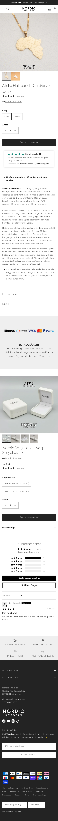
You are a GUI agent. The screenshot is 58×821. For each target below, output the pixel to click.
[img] (8, 609)
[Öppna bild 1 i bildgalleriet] (29, 42)
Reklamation (27, 791)
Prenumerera (29, 755)
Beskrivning (8, 527)
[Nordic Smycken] (29, 9)
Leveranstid (9, 294)
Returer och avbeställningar (35, 795)
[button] (29, 159)
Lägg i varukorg (29, 142)
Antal (5, 124)
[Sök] (9, 9)
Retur (5, 303)
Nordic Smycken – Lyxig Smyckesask (22, 450)
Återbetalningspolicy (10, 788)
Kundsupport (7, 795)
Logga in (18, 795)
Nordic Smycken (13, 101)
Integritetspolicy (42, 788)
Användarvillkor (27, 788)
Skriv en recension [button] (29, 578)
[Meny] (3, 9)
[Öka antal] (16, 130)
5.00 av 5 (36, 549)
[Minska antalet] (4, 130)
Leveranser (39, 791)
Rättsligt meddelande (10, 791)
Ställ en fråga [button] (29, 585)
